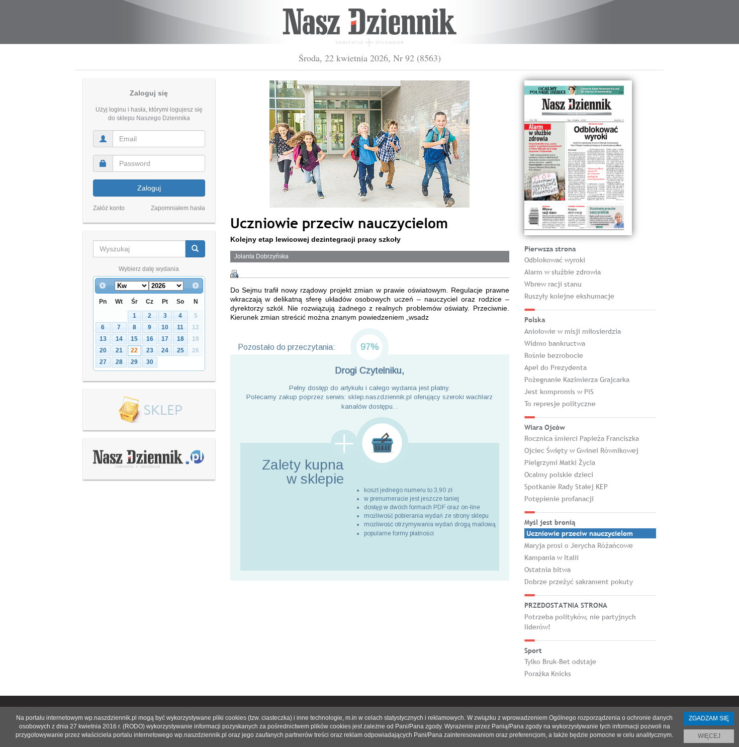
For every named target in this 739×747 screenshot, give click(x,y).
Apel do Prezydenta (555, 367)
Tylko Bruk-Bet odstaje (560, 661)
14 (119, 338)
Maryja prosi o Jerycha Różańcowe (578, 545)
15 (134, 338)
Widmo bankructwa (554, 343)
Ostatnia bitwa (547, 569)
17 (164, 338)
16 (149, 338)
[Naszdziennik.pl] (149, 458)
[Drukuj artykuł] (234, 274)
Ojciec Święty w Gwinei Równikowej (581, 450)
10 (164, 327)
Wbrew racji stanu (553, 284)
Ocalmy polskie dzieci (558, 474)
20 (103, 350)
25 (180, 350)
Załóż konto (109, 208)
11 (180, 327)
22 (134, 350)
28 (119, 361)
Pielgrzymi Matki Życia (559, 462)
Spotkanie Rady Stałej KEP (566, 486)
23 (149, 350)
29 (134, 361)
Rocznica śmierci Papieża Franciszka (581, 438)
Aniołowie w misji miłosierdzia (572, 331)
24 (164, 350)
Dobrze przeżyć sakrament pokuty (578, 581)
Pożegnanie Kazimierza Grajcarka (576, 379)
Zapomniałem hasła (178, 208)
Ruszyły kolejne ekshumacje (569, 296)
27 (103, 361)
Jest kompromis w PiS (559, 391)
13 (103, 338)
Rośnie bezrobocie (553, 355)
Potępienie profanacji (559, 498)
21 (119, 350)
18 (180, 338)
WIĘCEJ (709, 735)
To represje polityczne (560, 403)
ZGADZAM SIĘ (709, 718)
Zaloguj (149, 188)
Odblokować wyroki (554, 259)
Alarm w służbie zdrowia (562, 271)
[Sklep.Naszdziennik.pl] (149, 410)
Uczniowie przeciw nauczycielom (579, 533)
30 (149, 361)
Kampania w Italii (551, 557)
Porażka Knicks (547, 673)
